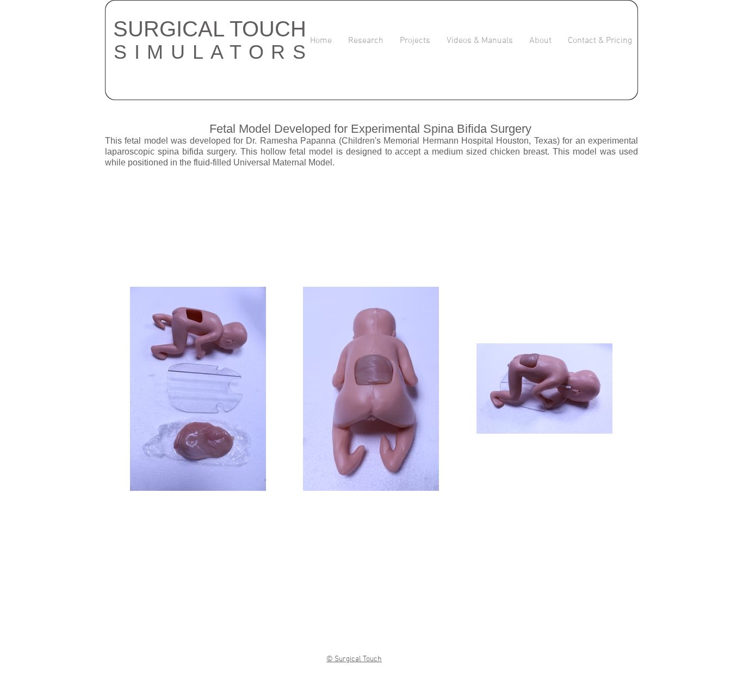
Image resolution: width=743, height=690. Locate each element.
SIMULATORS (213, 52)
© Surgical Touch (354, 659)
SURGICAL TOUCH (209, 29)
